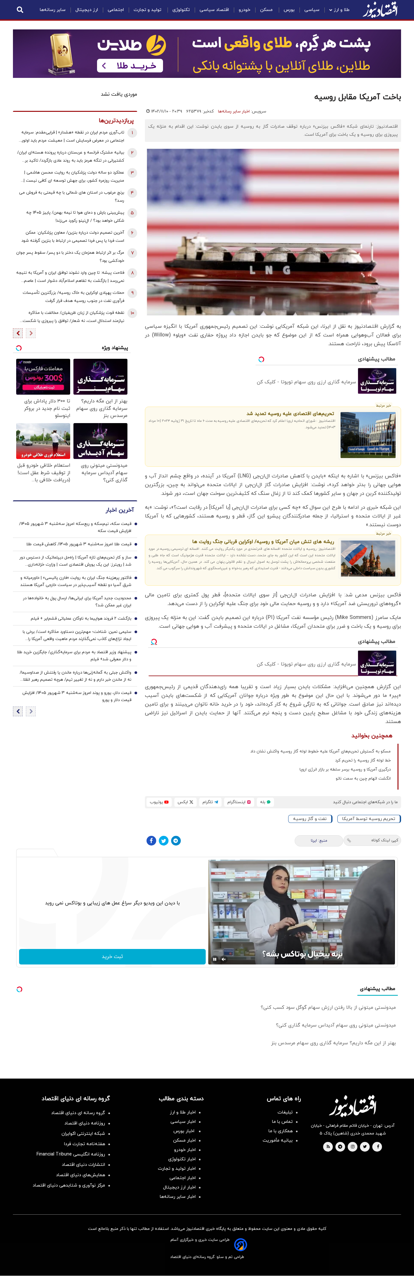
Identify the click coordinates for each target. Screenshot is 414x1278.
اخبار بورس (184, 1131)
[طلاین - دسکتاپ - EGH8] (207, 53)
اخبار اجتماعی (182, 1178)
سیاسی (312, 10)
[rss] (328, 1147)
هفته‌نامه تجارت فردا (84, 1144)
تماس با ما (282, 1122)
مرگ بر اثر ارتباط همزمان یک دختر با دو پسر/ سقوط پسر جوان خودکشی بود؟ (70, 257)
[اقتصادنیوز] (352, 1106)
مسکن (267, 10)
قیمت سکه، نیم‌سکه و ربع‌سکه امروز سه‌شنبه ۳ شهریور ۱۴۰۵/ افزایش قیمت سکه (75, 527)
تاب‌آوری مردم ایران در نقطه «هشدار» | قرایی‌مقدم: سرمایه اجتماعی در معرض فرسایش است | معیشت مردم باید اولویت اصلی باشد (70, 137)
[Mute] (224, 959)
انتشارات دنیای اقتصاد (83, 1165)
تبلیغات (285, 1112)
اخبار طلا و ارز (183, 1112)
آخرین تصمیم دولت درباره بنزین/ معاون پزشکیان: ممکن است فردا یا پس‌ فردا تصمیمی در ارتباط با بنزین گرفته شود (72, 237)
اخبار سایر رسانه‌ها (234, 111)
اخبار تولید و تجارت (177, 1169)
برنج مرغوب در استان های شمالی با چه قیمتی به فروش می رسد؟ (71, 197)
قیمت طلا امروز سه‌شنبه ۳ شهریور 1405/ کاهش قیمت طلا (78, 544)
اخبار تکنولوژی (182, 1159)
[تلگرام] (176, 841)
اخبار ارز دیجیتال (179, 1187)
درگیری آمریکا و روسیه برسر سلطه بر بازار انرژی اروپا (345, 769)
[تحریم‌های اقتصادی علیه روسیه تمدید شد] (368, 435)
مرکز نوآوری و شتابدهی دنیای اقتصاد (69, 1185)
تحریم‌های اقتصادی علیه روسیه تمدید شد (290, 413)
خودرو (244, 10)
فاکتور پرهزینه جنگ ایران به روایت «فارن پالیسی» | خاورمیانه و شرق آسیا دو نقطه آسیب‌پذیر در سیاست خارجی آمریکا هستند (75, 581)
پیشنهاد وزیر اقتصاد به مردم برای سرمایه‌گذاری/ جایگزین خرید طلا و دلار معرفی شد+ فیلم (74, 655)
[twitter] (365, 1147)
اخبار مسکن (184, 1140)
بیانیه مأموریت (278, 1140)
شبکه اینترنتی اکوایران (83, 1134)
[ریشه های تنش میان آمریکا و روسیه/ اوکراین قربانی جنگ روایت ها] (368, 558)
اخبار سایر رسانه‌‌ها (178, 1197)
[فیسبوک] (151, 841)
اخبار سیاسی (183, 1122)
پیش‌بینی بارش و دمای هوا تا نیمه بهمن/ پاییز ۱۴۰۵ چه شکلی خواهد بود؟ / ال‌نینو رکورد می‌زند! (75, 217)
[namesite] (380, 9)
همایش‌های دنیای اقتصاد (80, 1175)
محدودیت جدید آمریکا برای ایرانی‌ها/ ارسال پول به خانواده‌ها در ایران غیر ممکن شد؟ (77, 601)
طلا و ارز (341, 10)
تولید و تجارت (148, 10)
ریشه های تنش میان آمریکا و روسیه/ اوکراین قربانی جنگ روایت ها (263, 541)
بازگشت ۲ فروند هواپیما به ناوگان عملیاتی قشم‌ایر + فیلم (81, 619)
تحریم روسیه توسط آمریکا (368, 819)
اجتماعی (116, 10)
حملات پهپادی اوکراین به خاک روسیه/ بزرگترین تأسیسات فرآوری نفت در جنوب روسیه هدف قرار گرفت (73, 297)
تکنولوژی (181, 10)
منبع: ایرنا (319, 840)
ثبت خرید (112, 956)
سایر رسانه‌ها (53, 10)
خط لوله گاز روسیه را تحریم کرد (363, 760)
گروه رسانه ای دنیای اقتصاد (78, 1113)
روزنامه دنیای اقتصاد (84, 1123)
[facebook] (378, 1147)
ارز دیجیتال (86, 10)
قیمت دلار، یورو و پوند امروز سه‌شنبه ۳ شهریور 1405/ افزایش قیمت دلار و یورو (76, 696)
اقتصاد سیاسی (214, 10)
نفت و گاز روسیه (310, 819)
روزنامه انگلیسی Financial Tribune (71, 1154)
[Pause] (215, 959)
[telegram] (340, 1147)
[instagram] (352, 1147)
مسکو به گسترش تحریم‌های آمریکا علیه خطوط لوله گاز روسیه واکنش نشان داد (320, 751)
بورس (289, 10)
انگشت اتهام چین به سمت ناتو (363, 779)
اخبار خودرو (185, 1150)
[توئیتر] (164, 841)
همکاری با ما (280, 1131)
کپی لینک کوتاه (384, 840)
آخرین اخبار (119, 510)
